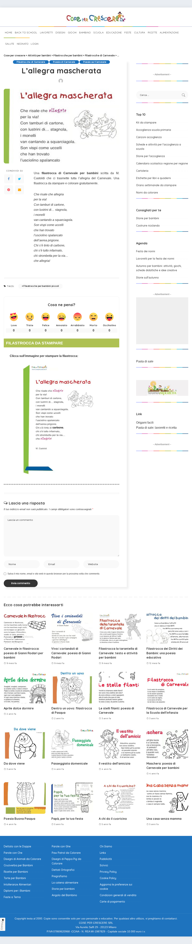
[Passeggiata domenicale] (72, 743)
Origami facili (145, 422)
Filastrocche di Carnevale (31, 62)
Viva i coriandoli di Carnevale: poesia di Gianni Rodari (71, 653)
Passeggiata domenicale (69, 763)
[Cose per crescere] (96, 17)
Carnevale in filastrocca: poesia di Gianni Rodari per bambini (23, 653)
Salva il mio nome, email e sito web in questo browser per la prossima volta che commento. (54, 573)
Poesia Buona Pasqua (19, 819)
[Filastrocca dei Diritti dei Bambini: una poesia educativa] (167, 628)
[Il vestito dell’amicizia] (120, 743)
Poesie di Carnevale (64, 62)
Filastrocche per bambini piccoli (41, 286)
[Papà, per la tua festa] (72, 798)
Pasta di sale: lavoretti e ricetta (156, 427)
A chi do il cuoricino (113, 819)
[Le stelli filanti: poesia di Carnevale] (120, 687)
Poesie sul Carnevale (94, 62)
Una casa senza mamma (164, 819)
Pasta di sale (144, 361)
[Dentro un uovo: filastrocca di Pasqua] (72, 687)
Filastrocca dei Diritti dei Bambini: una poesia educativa (164, 653)
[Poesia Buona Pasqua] (25, 798)
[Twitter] (19, 178)
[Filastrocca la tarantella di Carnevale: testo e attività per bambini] (120, 628)
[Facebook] (8, 178)
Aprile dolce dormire (19, 708)
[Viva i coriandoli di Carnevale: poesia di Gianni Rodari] (72, 628)
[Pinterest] (8, 189)
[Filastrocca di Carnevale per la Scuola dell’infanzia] (167, 687)
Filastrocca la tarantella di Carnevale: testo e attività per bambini (118, 653)
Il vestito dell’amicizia (114, 763)
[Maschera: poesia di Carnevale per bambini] (167, 743)
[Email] (19, 189)
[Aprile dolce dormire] (25, 687)
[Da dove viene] (25, 743)
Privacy (2, 925)
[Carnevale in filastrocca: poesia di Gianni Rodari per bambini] (25, 628)
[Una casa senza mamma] (167, 798)
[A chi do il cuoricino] (120, 798)
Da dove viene (14, 763)
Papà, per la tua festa (67, 819)
